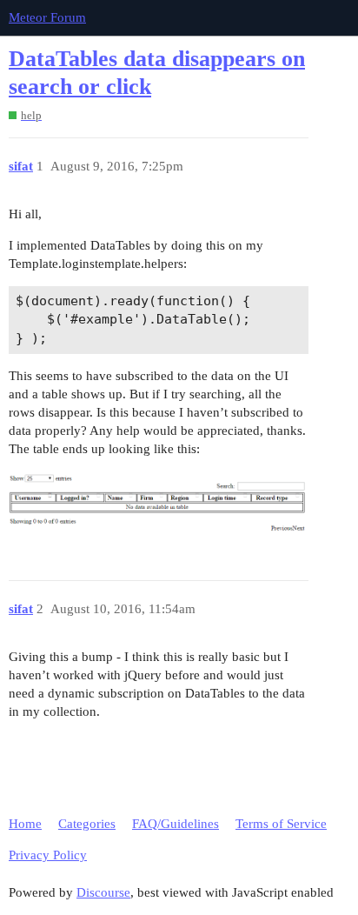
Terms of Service (281, 824)
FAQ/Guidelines (175, 824)
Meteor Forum (47, 17)
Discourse (103, 892)
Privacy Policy (48, 855)
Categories (87, 824)
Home (25, 824)
